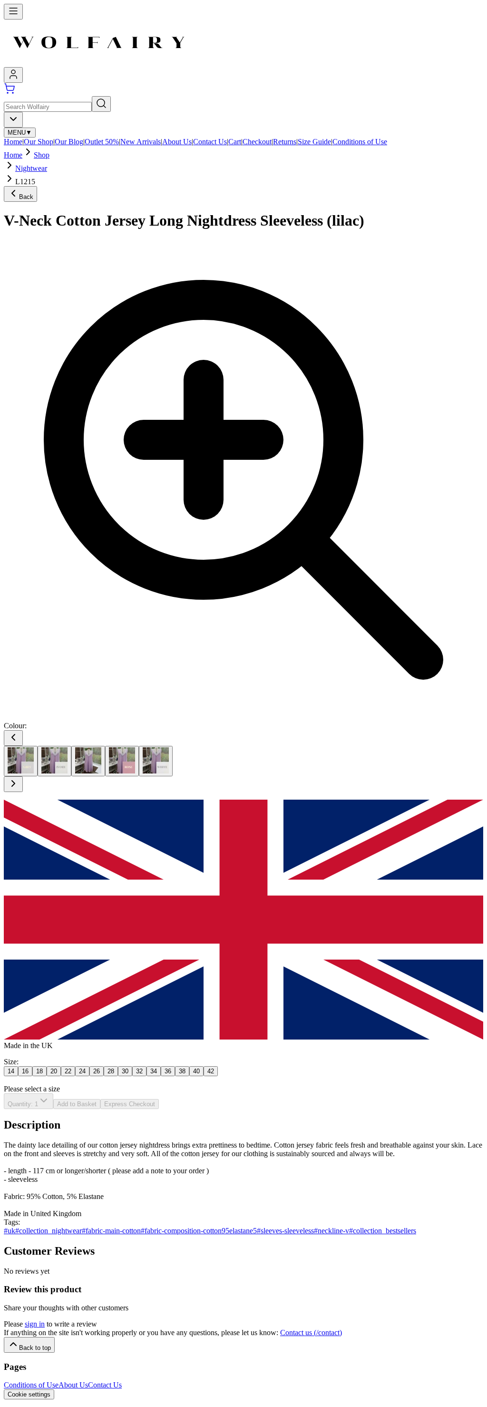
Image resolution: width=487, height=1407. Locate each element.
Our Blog (69, 142)
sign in (35, 1324)
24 (82, 1071)
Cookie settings (29, 1394)
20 (53, 1071)
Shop (41, 155)
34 (153, 1071)
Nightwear (31, 168)
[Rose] (122, 761)
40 (196, 1071)
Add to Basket (77, 1104)
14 (11, 1071)
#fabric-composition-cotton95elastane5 (199, 1231)
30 (125, 1071)
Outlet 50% (102, 142)
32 (139, 1071)
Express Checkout (129, 1104)
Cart (234, 142)
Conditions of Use (359, 142)
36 (168, 1071)
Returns (284, 142)
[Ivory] (54, 761)
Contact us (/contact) (311, 1332)
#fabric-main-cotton (111, 1231)
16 (25, 1071)
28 (110, 1071)
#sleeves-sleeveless (285, 1231)
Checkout (257, 142)
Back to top (35, 1347)
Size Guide (314, 142)
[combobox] (13, 120)
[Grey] (21, 761)
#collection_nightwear (48, 1231)
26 (96, 1071)
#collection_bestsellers (382, 1231)
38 (182, 1071)
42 (210, 1071)
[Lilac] (88, 761)
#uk (9, 1231)
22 (68, 1071)
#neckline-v (331, 1231)
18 (39, 1071)
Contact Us (210, 142)
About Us (177, 142)
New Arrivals (140, 142)
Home (13, 142)
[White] (156, 761)
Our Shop (38, 142)
